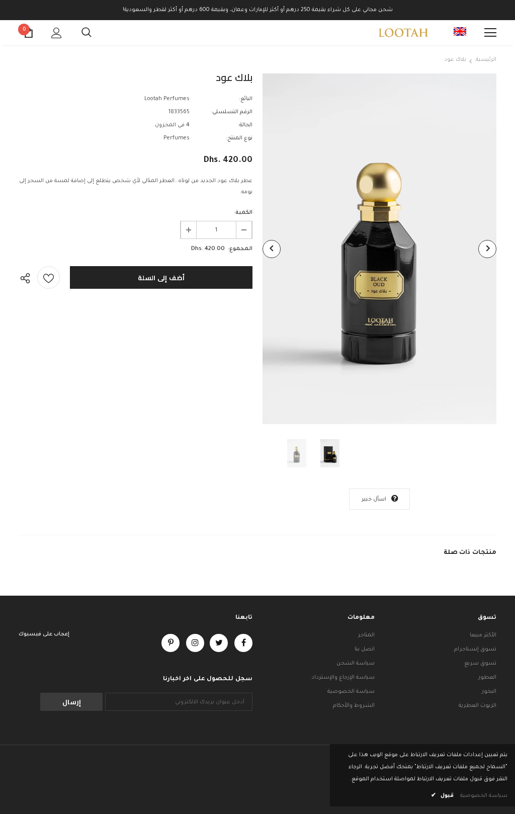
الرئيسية (486, 60)
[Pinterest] (170, 643)
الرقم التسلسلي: (231, 112)
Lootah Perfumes (167, 99)
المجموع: (240, 249)
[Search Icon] (86, 33)
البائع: (245, 99)
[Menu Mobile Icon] (490, 33)
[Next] (487, 249)
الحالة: (245, 125)
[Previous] (272, 249)
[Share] (28, 278)
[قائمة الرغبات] (48, 277)
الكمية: (243, 213)
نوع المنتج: (239, 138)
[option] (379, 248)
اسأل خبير (374, 500)
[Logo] (403, 32)
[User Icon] (56, 33)
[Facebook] (243, 643)
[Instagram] (195, 643)
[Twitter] (219, 643)
